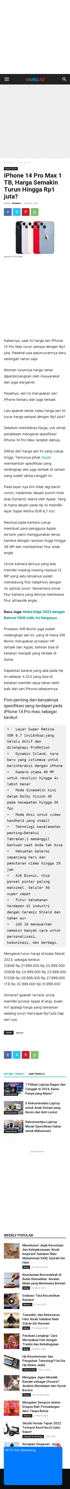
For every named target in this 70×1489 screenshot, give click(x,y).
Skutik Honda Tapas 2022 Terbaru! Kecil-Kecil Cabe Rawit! (41, 1427)
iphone (19, 1032)
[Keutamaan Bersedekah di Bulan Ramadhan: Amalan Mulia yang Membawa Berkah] (11, 1280)
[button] (6, 79)
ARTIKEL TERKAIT (14, 1074)
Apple (46, 457)
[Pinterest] (26, 212)
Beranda (8, 162)
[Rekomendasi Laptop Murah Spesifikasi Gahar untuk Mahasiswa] (13, 1126)
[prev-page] (6, 1140)
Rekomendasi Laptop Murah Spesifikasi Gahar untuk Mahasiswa (43, 1126)
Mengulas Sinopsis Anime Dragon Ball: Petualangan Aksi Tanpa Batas (41, 1406)
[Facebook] (8, 212)
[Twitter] (17, 212)
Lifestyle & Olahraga (33, 1436)
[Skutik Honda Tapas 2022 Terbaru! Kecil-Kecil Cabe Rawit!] (11, 1429)
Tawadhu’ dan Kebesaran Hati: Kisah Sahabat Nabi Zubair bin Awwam (41, 1319)
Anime (27, 1394)
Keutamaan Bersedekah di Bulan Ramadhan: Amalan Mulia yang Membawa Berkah (43, 1279)
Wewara (27, 1304)
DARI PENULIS (37, 1074)
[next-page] (12, 1140)
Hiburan (27, 1415)
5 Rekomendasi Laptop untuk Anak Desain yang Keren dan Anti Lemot (42, 1107)
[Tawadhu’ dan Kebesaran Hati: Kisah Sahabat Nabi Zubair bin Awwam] (11, 1320)
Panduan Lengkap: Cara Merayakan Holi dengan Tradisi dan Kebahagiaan (40, 1340)
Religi (26, 1267)
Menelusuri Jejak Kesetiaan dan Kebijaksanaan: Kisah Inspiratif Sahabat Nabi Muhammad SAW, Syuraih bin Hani (43, 1253)
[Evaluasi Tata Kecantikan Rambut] (11, 1301)
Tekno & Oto (23, 162)
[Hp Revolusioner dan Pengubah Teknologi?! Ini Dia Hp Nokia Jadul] (11, 1362)
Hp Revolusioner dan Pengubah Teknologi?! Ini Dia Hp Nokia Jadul (43, 1360)
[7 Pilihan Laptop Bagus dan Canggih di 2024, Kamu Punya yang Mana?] (13, 1089)
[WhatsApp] (34, 212)
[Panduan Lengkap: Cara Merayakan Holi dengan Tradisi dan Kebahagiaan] (11, 1341)
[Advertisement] (35, 37)
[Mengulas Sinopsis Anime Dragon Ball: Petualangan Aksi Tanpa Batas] (11, 1408)
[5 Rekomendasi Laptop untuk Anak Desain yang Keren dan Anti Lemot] (13, 1107)
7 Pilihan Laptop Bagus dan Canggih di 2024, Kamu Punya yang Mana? (45, 1089)
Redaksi (16, 203)
